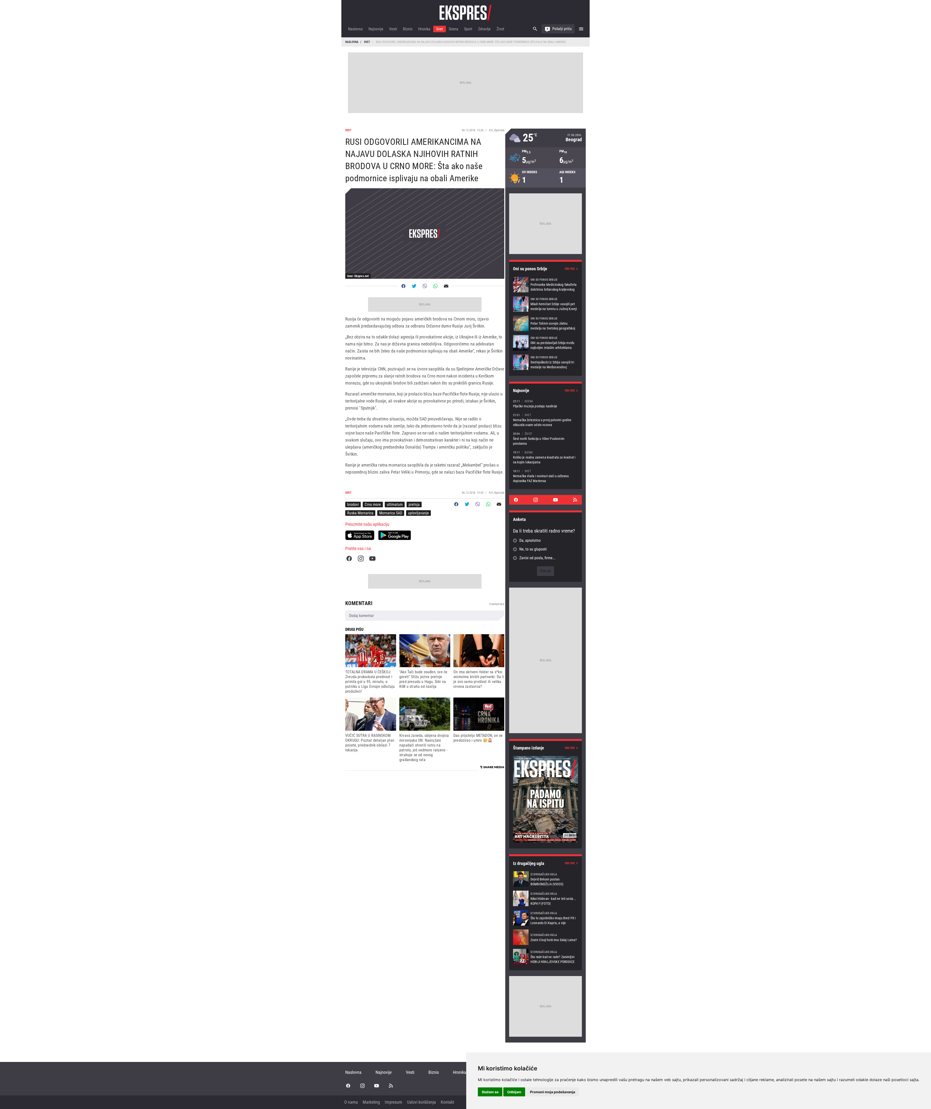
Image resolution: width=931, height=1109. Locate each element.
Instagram (361, 558)
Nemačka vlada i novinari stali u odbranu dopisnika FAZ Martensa (545, 475)
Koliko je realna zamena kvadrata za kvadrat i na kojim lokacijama (545, 457)
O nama (351, 1102)
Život (500, 29)
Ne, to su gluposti (533, 549)
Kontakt (447, 1102)
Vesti (393, 29)
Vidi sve (570, 269)
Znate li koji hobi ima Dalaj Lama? (545, 937)
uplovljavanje (418, 513)
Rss (575, 500)
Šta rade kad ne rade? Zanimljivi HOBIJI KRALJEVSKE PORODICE (545, 956)
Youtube (372, 558)
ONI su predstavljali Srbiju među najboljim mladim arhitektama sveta (545, 343)
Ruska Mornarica (360, 513)
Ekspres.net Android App (394, 535)
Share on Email (446, 286)
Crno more (373, 504)
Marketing (371, 1102)
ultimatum (395, 504)
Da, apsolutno (530, 540)
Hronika (424, 29)
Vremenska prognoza (545, 137)
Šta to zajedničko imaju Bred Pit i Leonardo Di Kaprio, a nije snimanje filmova (545, 918)
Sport (468, 29)
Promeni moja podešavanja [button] (552, 1092)
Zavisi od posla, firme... (537, 558)
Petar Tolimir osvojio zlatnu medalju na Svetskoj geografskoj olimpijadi (545, 323)
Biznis (407, 29)
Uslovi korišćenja (421, 1102)
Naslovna (355, 29)
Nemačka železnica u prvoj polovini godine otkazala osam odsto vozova (545, 419)
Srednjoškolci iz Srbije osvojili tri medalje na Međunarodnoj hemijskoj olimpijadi (545, 362)
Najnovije (376, 29)
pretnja (414, 504)
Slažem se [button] (490, 1092)
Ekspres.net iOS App (359, 535)
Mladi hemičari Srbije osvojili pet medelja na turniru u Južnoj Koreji (545, 304)
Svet (439, 29)
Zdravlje (484, 29)
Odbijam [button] (514, 1092)
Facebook (349, 558)
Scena (453, 29)
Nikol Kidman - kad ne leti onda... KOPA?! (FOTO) (545, 898)
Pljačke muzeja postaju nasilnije (545, 404)
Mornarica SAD (390, 513)
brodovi (353, 504)
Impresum (393, 1102)
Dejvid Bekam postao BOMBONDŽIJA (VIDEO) (545, 879)
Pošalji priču (562, 28)
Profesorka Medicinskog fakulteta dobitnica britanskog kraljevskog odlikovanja (545, 284)
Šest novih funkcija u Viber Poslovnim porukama (545, 438)
